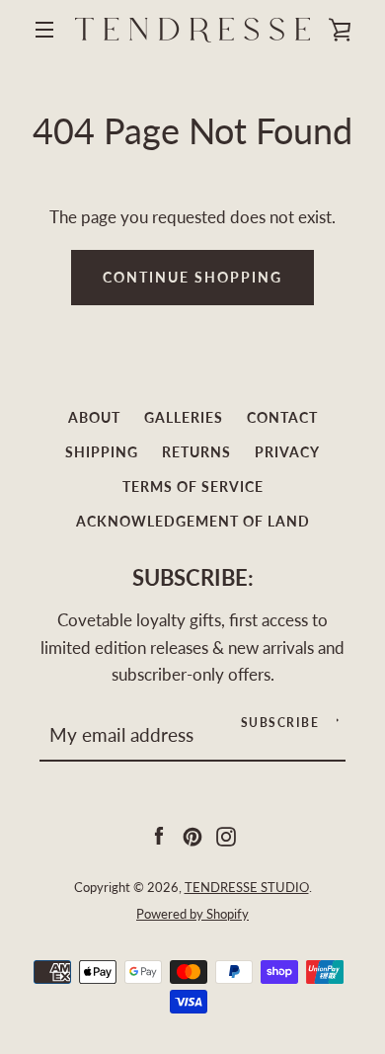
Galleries (183, 417)
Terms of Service (193, 486)
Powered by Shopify (192, 914)
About (94, 417)
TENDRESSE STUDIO (247, 887)
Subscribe (280, 722)
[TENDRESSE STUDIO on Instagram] (226, 834)
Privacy (287, 452)
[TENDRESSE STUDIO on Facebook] (159, 834)
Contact (282, 417)
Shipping (101, 452)
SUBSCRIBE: (193, 578)
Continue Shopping (192, 277)
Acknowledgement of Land (193, 521)
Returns (196, 452)
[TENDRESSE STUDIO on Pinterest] (192, 834)
